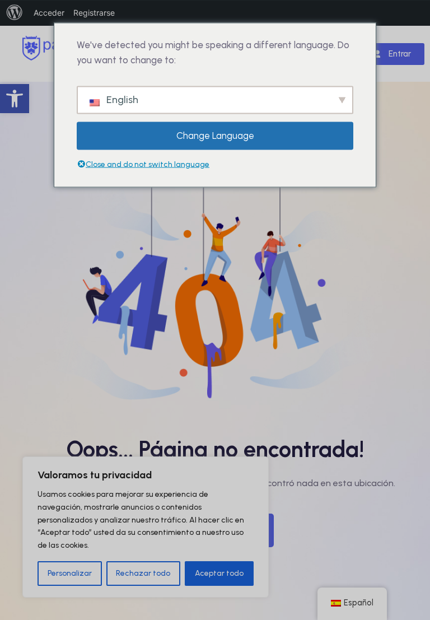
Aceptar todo (219, 573)
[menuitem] (14, 13)
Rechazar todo (143, 573)
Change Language (215, 135)
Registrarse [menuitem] (94, 12)
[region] (145, 527)
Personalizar (70, 573)
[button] (14, 98)
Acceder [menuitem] (49, 12)
